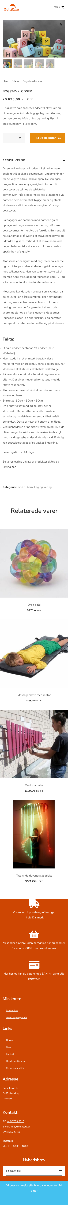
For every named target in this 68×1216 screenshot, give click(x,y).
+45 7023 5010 (15, 1121)
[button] (61, 24)
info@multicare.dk (20, 1126)
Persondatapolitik (15, 1068)
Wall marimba (34, 785)
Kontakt (10, 1054)
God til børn (25, 487)
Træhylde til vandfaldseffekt (34, 876)
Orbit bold (34, 605)
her (14, 467)
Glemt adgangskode (16, 1017)
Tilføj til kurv (45, 138)
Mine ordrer (12, 1010)
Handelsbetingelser (16, 1061)
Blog (8, 1047)
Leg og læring (43, 487)
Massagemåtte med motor (34, 695)
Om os (9, 1040)
